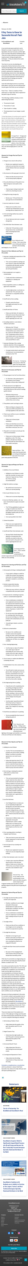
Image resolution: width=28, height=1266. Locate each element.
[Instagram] (19, 1233)
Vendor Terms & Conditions (19, 1221)
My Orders (16, 1218)
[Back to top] (25, 1259)
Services (2, 1221)
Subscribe (14, 1248)
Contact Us (3, 1218)
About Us (3, 1217)
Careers (2, 1222)
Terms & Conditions (23, 1251)
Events (2, 1225)
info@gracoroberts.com (14, 1211)
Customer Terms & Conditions (20, 1220)
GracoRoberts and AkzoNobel (8, 42)
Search (22, 11)
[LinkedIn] (12, 1233)
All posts (5, 22)
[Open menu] (2, 3)
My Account (17, 1217)
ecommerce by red (18, 1262)
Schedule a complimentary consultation (13, 1065)
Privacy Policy (17, 1222)
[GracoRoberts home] (14, 4)
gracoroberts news (9, 1138)
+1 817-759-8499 (16, 1210)
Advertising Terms (4, 1224)
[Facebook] (9, 1233)
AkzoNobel (19, 1001)
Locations (2, 1220)
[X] (16, 1233)
